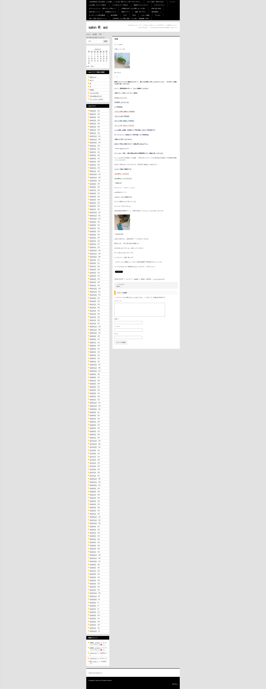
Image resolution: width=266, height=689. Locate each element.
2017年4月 (93, 466)
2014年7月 (93, 571)
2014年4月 (93, 580)
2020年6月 (93, 345)
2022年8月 (93, 263)
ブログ (125, 15)
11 (100, 56)
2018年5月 (93, 425)
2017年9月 (93, 450)
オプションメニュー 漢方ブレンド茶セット (102, 8)
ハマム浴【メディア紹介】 (120, 5)
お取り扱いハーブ (94, 12)
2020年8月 (93, 339)
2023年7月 (93, 228)
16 (94, 58)
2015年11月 (93, 520)
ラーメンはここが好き (96, 99)
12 (103, 56)
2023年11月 (93, 215)
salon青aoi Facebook (121, 174)
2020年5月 (93, 349)
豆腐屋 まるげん (95, 642)
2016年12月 (93, 479)
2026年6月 (93, 117)
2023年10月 (93, 218)
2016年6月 (93, 498)
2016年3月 (93, 507)
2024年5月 (93, 196)
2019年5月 (93, 387)
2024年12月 (93, 174)
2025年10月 (93, 142)
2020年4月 (93, 352)
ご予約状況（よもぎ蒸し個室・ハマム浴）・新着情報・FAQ (130, 18)
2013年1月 (93, 628)
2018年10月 (93, 409)
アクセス (157, 15)
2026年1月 (93, 133)
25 (100, 60)
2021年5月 (93, 311)
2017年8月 (93, 453)
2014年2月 (93, 586)
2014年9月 (93, 564)
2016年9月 (93, 488)
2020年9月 (93, 336)
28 (89, 63)
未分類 (136, 279)
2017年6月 (93, 460)
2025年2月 (93, 168)
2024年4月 (93, 199)
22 (92, 60)
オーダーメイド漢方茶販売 (97, 15)
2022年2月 (93, 282)
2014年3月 (93, 583)
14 (89, 58)
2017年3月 (93, 469)
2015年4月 (93, 542)
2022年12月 (93, 250)
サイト (116, 334)
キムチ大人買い (94, 93)
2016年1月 (93, 514)
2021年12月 (93, 288)
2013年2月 (93, 625)
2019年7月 (93, 380)
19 (103, 58)
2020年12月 (93, 326)
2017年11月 (93, 444)
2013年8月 (93, 606)
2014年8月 (93, 567)
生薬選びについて (110, 12)
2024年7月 (93, 190)
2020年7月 (93, 342)
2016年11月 (93, 482)
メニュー (172, 1)
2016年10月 (93, 485)
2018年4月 (93, 428)
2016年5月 (93, 501)
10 (97, 56)
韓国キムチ (93, 77)
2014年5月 (93, 577)
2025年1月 (93, 171)
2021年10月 (93, 295)
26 (103, 60)
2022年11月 (93, 253)
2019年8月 (93, 377)
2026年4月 (93, 123)
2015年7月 (93, 533)
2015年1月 (93, 552)
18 (100, 58)
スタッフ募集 (145, 15)
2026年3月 (93, 127)
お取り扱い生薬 (156, 8)
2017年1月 (93, 475)
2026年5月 (93, 120)
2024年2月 (93, 206)
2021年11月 (93, 291)
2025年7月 (93, 152)
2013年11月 (93, 596)
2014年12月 (93, 555)
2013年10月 (93, 599)
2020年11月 (93, 330)
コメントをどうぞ (159, 279)
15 (92, 58)
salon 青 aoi (94, 31)
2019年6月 (93, 383)
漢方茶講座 (114, 15)
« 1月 (87, 66)
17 (97, 58)
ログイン (175, 684)
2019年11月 (93, 368)
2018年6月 (93, 422)
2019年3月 (93, 393)
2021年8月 (93, 301)
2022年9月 (93, 260)
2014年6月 (93, 574)
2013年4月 (93, 618)
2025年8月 (93, 149)
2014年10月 (93, 561)
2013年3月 (93, 621)
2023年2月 (93, 244)
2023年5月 (93, 234)
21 (89, 60)
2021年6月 (93, 307)
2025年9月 (93, 146)
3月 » (92, 66)
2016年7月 (93, 495)
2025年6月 (93, 155)
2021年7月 (93, 304)
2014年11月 (93, 558)
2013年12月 (93, 593)
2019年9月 (93, 374)
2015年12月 (93, 517)
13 (106, 56)
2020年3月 (93, 355)
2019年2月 (93, 396)
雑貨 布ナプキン (140, 12)
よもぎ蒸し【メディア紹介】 (98, 5)
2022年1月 (93, 285)
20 (106, 58)
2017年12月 (93, 441)
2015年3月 (93, 545)
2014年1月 (93, 590)
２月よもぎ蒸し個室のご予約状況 (124, 111)
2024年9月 (93, 184)
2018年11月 (93, 406)
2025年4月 (93, 161)
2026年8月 (93, 111)
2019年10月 (93, 371)
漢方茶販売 (154, 12)
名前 (116, 319)
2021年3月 (93, 317)
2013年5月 (93, 615)
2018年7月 (93, 418)
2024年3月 (93, 203)
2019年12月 (93, 364)
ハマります (120, 284)
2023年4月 (93, 238)
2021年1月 (93, 323)
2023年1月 (93, 247)
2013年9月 (93, 602)
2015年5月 (93, 539)
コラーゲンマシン (159, 5)
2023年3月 (93, 241)
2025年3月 (93, 165)
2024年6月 (93, 193)
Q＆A (134, 15)
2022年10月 (93, 257)
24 (97, 60)
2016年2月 (93, 510)
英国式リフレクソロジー (141, 5)
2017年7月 (93, 456)
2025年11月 (93, 139)
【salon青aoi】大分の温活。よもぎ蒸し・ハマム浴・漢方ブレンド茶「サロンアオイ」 (115, 1)
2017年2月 (93, 472)
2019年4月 (93, 390)
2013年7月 (93, 609)
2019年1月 (93, 399)
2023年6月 (93, 231)
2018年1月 (93, 437)
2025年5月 (93, 158)
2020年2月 (93, 358)
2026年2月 (93, 130)
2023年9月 (93, 222)
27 (106, 60)
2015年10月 (93, 523)
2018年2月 (93, 434)
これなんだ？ (94, 653)
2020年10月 (93, 333)
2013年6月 (93, 612)
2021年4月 (93, 314)
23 (94, 60)
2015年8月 (93, 529)
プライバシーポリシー (95, 673)
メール (117, 326)
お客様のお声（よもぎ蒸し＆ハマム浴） (133, 8)
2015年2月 (93, 548)
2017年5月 (93, 463)
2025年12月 (93, 136)
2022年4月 (93, 276)
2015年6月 (93, 536)
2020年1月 (93, 361)
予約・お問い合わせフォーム (98, 18)
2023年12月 (93, 212)
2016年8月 (93, 491)
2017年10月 (93, 447)
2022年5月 (93, 272)
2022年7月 (93, 266)
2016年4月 (93, 504)
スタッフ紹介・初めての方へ (155, 1)
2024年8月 (93, 187)
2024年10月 (93, 180)
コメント (118, 301)
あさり (92, 80)
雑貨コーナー (126, 12)
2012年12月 (93, 631)
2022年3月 (93, 279)
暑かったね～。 (94, 661)
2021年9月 (93, 298)
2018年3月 (93, 431)
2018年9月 (93, 412)
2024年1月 (93, 209)
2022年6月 (93, 269)
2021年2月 (93, 320)
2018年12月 (93, 402)
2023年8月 (93, 225)
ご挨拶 (118, 286)
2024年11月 (93, 177)
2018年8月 (93, 415)
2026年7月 (93, 114)
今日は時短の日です (96, 96)
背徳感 (92, 90)
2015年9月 (93, 526)
